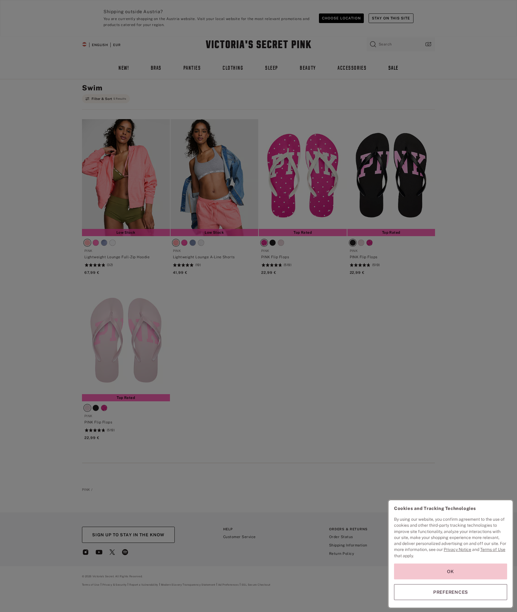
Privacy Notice (457, 549)
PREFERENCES (450, 592)
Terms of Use (492, 549)
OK (450, 571)
